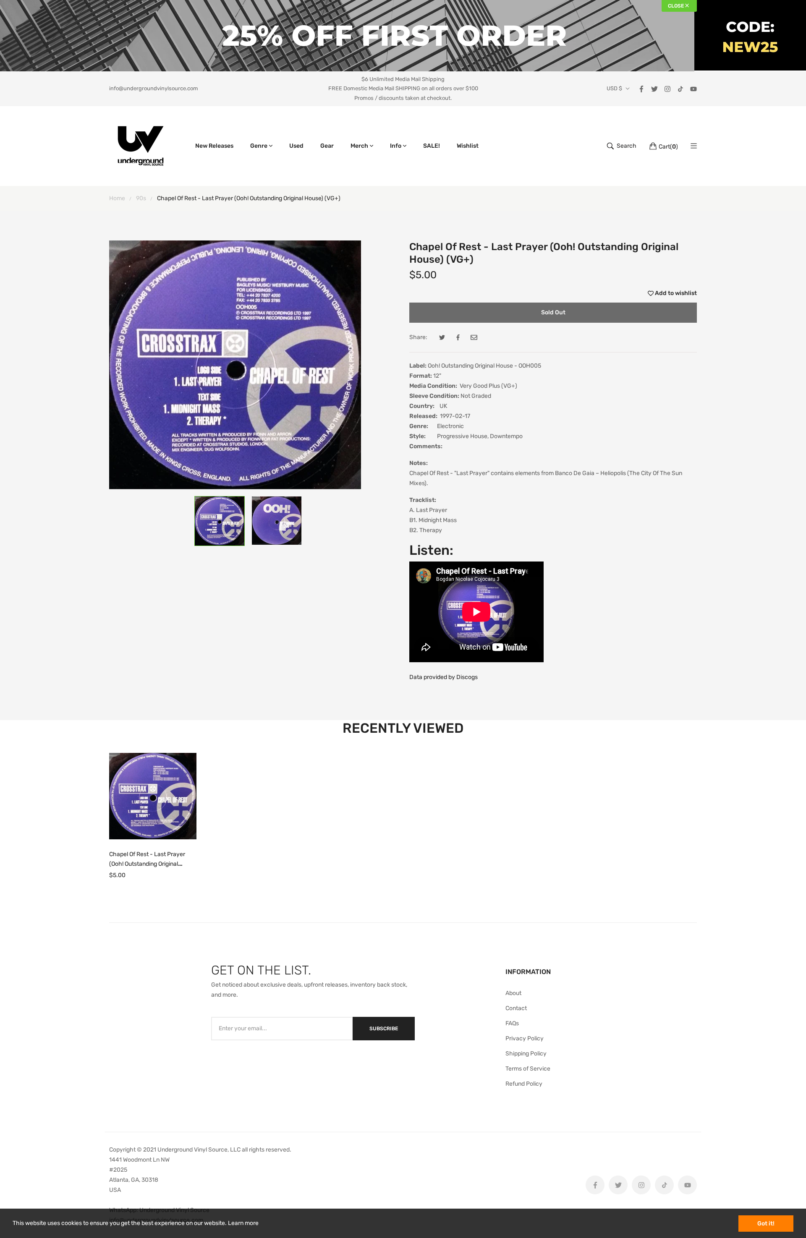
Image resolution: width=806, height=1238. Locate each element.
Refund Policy (523, 1083)
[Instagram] (667, 88)
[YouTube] (693, 88)
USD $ (614, 88)
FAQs (512, 1023)
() (668, 146)
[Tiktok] (680, 88)
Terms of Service (527, 1068)
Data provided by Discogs (443, 677)
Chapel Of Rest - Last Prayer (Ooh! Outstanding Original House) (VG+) (147, 864)
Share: (418, 337)
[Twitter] (654, 88)
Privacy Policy (524, 1038)
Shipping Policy (526, 1053)
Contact (516, 1008)
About (513, 993)
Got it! (766, 1223)
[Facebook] (641, 88)
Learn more (243, 1223)
